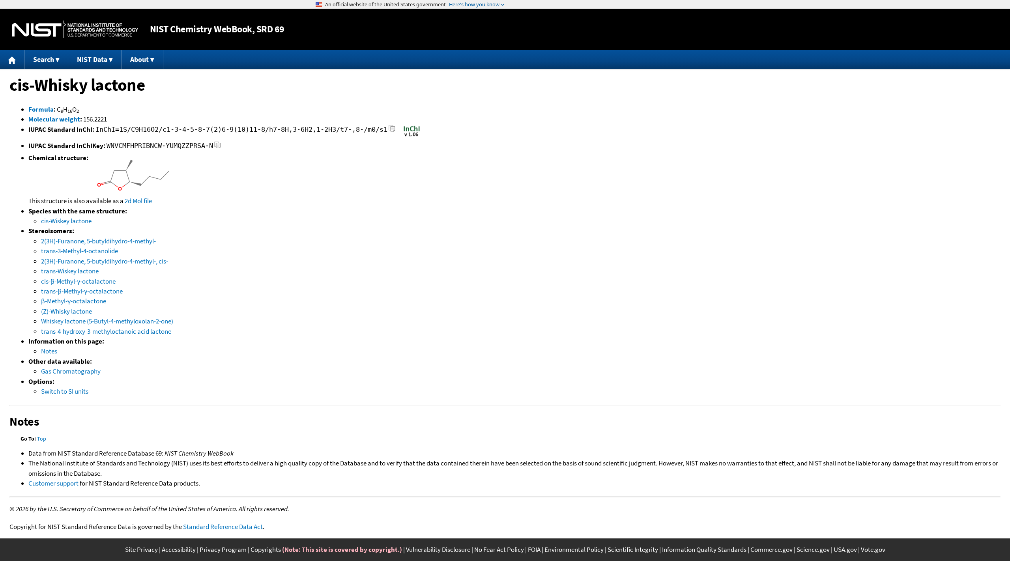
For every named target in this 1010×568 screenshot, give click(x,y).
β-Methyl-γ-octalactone (73, 301)
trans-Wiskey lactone (70, 271)
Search (43, 59)
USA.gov (845, 549)
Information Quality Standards (704, 549)
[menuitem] (12, 59)
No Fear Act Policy (499, 549)
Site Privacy (141, 549)
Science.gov (813, 549)
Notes (49, 351)
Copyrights (266, 549)
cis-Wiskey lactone (66, 221)
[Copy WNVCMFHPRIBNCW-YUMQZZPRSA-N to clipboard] (217, 147)
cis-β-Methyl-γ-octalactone (78, 281)
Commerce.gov (771, 549)
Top (41, 438)
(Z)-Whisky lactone (66, 311)
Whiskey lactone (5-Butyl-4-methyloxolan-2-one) (107, 321)
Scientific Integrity (633, 549)
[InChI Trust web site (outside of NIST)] (411, 135)
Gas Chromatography (71, 371)
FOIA (534, 549)
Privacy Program (223, 549)
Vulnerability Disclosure (438, 549)
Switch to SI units (64, 391)
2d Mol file (138, 200)
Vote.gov (873, 549)
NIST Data (92, 59)
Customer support (53, 483)
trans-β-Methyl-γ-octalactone (82, 291)
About (139, 59)
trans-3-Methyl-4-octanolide (79, 251)
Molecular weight (54, 119)
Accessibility (179, 549)
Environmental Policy (574, 549)
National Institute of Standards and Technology (75, 29)
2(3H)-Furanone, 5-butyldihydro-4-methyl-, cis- (104, 261)
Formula (41, 109)
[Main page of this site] (12, 59)
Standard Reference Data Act (223, 526)
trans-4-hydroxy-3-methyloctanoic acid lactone (106, 331)
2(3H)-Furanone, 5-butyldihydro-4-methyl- (98, 241)
